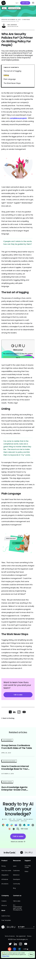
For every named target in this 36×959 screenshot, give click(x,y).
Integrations (4, 875)
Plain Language (10, 79)
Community (16, 884)
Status (26, 871)
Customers (16, 870)
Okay (31, 954)
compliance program (18, 118)
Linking (6, 75)
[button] (33, 3)
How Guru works (6, 870)
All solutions (4, 884)
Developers (16, 879)
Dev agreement (21, 936)
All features (4, 879)
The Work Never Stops (12, 83)
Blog (14, 888)
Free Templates (6, 920)
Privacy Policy (5, 956)
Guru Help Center (28, 866)
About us (4, 905)
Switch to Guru (5, 916)
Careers (3, 901)
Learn (14, 866)
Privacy (29, 936)
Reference (16, 875)
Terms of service (10, 936)
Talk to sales (25, 3)
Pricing (3, 866)
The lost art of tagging (12, 71)
